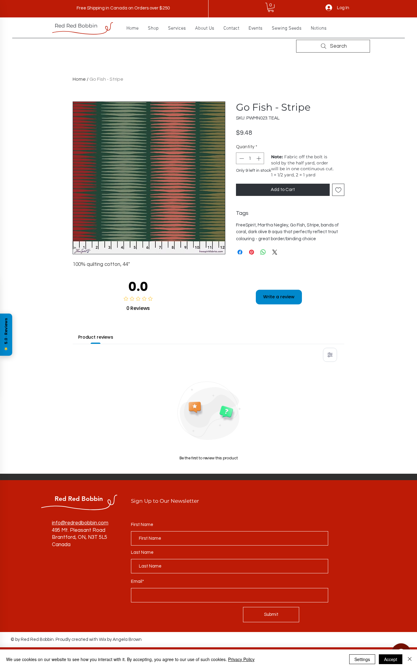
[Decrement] (241, 158)
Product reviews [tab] (95, 337)
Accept (390, 659)
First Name (142, 524)
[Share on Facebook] (240, 252)
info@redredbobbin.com (80, 523)
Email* (137, 581)
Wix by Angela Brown (120, 639)
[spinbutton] (250, 158)
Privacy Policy (241, 659)
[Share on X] (274, 252)
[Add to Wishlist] (338, 190)
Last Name (142, 552)
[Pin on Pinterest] (251, 252)
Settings (362, 659)
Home (79, 79)
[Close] (409, 659)
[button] (270, 7)
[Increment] (259, 158)
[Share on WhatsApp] (263, 252)
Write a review (279, 297)
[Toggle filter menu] (330, 355)
